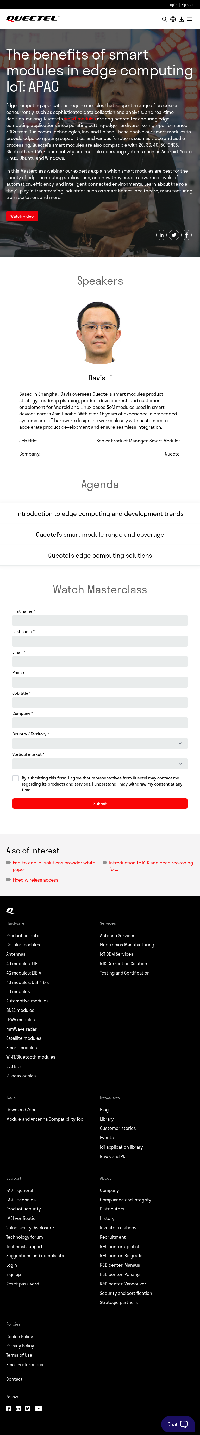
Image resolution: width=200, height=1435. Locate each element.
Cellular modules (23, 945)
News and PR (112, 1156)
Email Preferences (24, 1364)
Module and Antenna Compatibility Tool (45, 1119)
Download (181, 19)
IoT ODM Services (116, 954)
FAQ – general (19, 1190)
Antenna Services (117, 935)
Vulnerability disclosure (30, 1228)
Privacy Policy (20, 1346)
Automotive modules (27, 1001)
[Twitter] (27, 1409)
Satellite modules (23, 1038)
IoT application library (121, 1147)
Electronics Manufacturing (127, 945)
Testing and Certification (125, 973)
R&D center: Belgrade (121, 1256)
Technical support (24, 1246)
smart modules (80, 118)
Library (107, 1119)
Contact (14, 1379)
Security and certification (126, 1293)
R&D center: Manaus (120, 1265)
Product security (23, 1209)
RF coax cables (21, 1076)
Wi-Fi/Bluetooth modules (30, 1057)
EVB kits (14, 1066)
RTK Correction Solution (123, 963)
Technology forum (24, 1237)
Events (107, 1138)
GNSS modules (20, 1010)
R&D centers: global (119, 1246)
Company (109, 1190)
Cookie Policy (19, 1336)
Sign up (13, 1274)
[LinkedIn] (18, 1409)
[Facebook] (8, 1409)
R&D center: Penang (120, 1274)
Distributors (112, 1209)
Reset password (22, 1284)
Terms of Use (19, 1355)
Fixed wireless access (35, 879)
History (107, 1218)
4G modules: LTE (21, 963)
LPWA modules (20, 1020)
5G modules (18, 991)
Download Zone (21, 1110)
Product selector (23, 935)
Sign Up (188, 4)
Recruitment (113, 1237)
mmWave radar (21, 1029)
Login (172, 4)
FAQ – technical (21, 1200)
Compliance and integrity (125, 1200)
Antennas (16, 954)
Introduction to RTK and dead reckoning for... (151, 866)
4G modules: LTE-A (23, 973)
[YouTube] (38, 1409)
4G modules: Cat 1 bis (27, 982)
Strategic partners (119, 1302)
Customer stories (118, 1128)
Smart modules (21, 1047)
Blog (104, 1110)
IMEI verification (22, 1218)
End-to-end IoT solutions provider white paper (54, 866)
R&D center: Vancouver (123, 1284)
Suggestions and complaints (35, 1256)
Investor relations (118, 1228)
